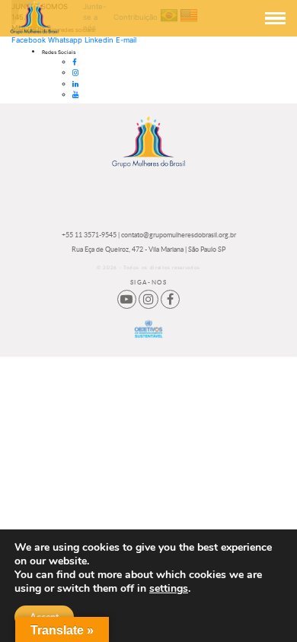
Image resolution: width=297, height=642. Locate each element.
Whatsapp (65, 40)
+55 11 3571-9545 (89, 235)
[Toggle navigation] (275, 18)
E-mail (126, 40)
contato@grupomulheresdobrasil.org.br (178, 235)
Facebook (28, 40)
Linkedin (99, 40)
